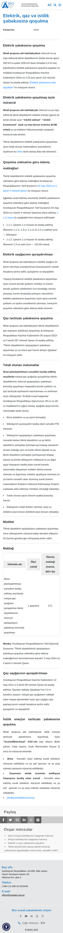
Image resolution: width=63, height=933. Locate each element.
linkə (19, 151)
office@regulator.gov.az (13, 895)
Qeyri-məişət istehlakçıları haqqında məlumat (30, 835)
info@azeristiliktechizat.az (20, 797)
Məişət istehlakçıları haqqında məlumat (27, 839)
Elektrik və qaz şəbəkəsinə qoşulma (26, 843)
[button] (6, 927)
